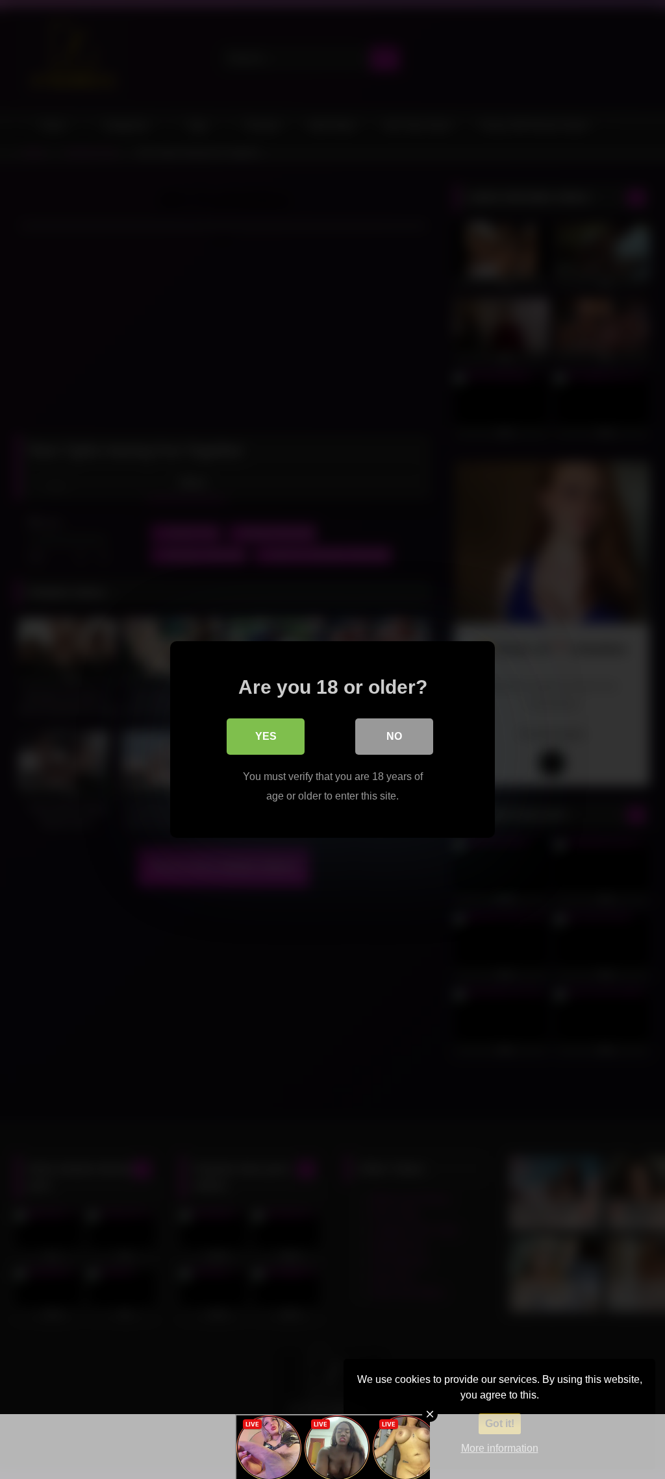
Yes (266, 736)
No (394, 736)
